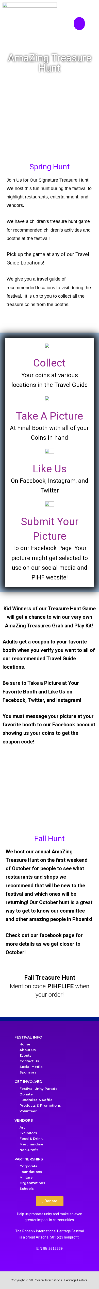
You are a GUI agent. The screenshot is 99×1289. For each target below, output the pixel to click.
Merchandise (31, 1144)
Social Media (31, 1067)
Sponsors (28, 1072)
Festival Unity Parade (39, 1088)
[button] (79, 23)
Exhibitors (28, 1133)
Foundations (31, 1172)
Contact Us (29, 1061)
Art (22, 1127)
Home (25, 1044)
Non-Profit (29, 1150)
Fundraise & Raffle (36, 1100)
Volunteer (28, 1111)
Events (25, 1055)
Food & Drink (31, 1138)
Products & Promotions (40, 1105)
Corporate (29, 1166)
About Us (28, 1050)
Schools (27, 1188)
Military (26, 1177)
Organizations (32, 1183)
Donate (26, 1094)
